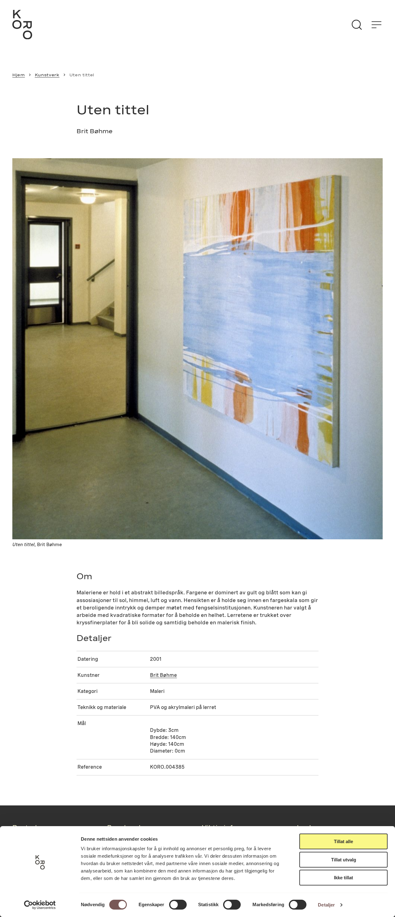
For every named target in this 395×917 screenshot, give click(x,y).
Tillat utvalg (343, 859)
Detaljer (326, 904)
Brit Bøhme (163, 675)
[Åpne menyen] (376, 25)
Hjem (18, 74)
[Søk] (357, 25)
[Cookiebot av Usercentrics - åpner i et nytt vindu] (40, 905)
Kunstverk (47, 74)
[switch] (178, 905)
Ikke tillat (343, 877)
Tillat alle (343, 841)
